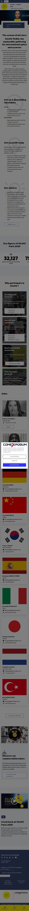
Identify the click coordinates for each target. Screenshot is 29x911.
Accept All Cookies (14, 464)
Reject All (14, 460)
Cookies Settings (14, 456)
